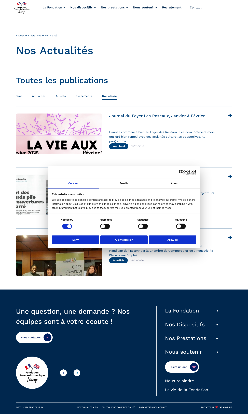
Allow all (172, 239)
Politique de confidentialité (118, 407)
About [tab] (174, 183)
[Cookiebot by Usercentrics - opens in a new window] (181, 172)
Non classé (109, 96)
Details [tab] (124, 183)
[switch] (105, 226)
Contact (196, 7)
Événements (84, 96)
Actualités (38, 96)
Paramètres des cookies (153, 407)
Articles (61, 96)
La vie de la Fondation (186, 389)
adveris (227, 407)
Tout (19, 96)
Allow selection (124, 239)
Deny (75, 239)
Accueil (20, 35)
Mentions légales (87, 407)
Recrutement (172, 7)
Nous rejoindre (179, 381)
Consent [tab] (73, 183)
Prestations (34, 35)
